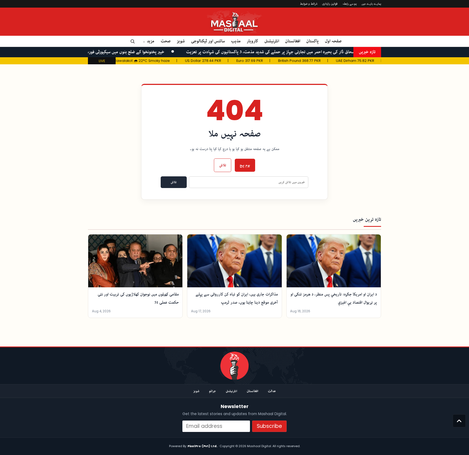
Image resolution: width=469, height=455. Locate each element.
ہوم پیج (245, 165)
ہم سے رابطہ (350, 3)
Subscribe (269, 426)
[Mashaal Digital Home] (234, 366)
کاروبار (252, 41)
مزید (150, 41)
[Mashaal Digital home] (234, 21)
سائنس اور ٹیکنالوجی (208, 41)
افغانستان (292, 41)
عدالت (272, 391)
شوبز (181, 41)
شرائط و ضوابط (308, 3)
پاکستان (312, 41)
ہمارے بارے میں (371, 3)
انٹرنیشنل (271, 41)
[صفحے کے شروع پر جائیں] (459, 420)
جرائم (212, 391)
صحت (166, 41)
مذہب (236, 41)
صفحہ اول (333, 41)
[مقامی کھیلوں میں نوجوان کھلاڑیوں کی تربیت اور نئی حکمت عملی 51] (135, 260)
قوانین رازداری (329, 3)
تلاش (222, 165)
